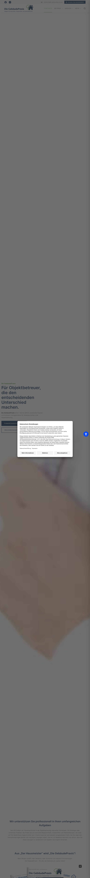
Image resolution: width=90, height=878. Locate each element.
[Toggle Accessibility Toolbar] (86, 434)
